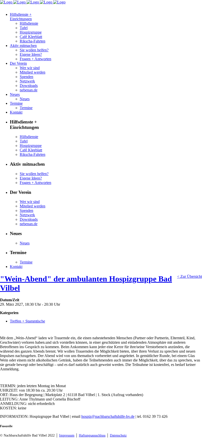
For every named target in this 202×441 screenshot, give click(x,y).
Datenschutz (118, 435)
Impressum (66, 435)
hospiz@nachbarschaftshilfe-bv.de (108, 416)
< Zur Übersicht (189, 276)
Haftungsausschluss (92, 435)
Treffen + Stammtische (27, 321)
